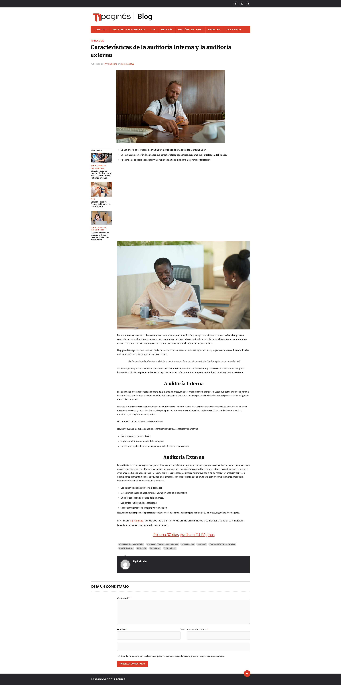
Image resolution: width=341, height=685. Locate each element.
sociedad (141, 548)
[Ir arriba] (247, 673)
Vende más (166, 29)
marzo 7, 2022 (127, 63)
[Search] (248, 3)
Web (182, 629)
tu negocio (170, 548)
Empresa (202, 544)
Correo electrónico (197, 629)
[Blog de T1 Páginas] (123, 17)
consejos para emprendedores (162, 544)
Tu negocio (99, 29)
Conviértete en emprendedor (128, 29)
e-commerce (188, 544)
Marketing (214, 29)
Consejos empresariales (131, 544)
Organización (126, 548)
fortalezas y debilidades (222, 544)
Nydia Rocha (111, 63)
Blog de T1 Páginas (112, 679)
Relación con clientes (190, 29)
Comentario (123, 598)
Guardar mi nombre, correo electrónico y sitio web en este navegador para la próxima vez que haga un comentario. (172, 656)
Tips (153, 29)
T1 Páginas (155, 548)
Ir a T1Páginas (233, 29)
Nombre (122, 629)
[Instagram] (241, 3)
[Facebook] (235, 3)
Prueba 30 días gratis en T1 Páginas (184, 534)
